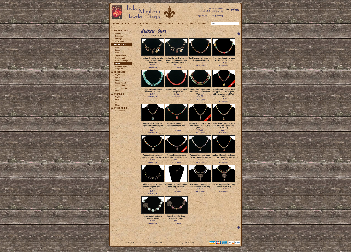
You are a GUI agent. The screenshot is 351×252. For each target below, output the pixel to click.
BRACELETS (119, 72)
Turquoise (119, 69)
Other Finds (119, 41)
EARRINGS (119, 94)
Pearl (117, 53)
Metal (117, 102)
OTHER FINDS (120, 108)
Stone (117, 63)
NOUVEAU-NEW (121, 30)
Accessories (120, 111)
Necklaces (119, 33)
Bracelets (119, 36)
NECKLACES (120, 44)
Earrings (118, 39)
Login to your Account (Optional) (210, 16)
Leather (118, 50)
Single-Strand (120, 55)
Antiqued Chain (121, 66)
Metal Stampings (121, 61)
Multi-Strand (120, 58)
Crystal (118, 47)
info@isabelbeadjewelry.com (211, 11)
